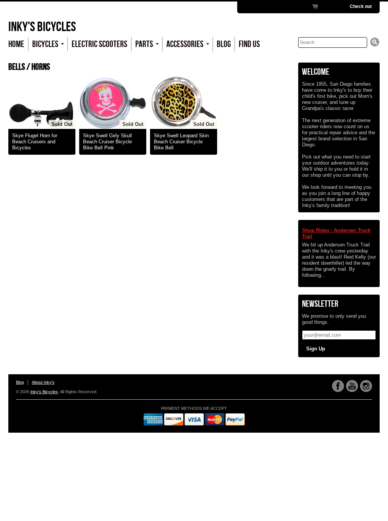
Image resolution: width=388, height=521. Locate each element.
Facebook (338, 386)
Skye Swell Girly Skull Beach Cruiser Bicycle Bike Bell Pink (107, 142)
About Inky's (43, 382)
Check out (361, 6)
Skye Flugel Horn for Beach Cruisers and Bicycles (34, 142)
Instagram (366, 386)
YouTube (352, 386)
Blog (224, 44)
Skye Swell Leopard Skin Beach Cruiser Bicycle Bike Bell (181, 142)
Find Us (249, 44)
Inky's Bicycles (42, 27)
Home (16, 44)
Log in (248, 6)
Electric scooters (99, 44)
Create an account (283, 6)
